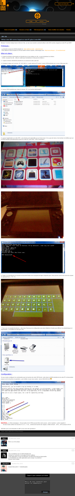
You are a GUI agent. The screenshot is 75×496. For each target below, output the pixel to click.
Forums (68, 29)
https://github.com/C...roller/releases (33, 49)
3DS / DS (4, 36)
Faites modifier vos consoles (56, 29)
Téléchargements (40, 29)
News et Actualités (10, 29)
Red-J (4, 438)
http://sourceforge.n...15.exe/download (55, 50)
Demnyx (21, 431)
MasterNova (6, 463)
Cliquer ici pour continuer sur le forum (37, 475)
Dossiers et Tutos (25, 29)
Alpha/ (4, 450)
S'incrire (44, 24)
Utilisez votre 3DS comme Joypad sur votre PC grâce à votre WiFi (21, 39)
